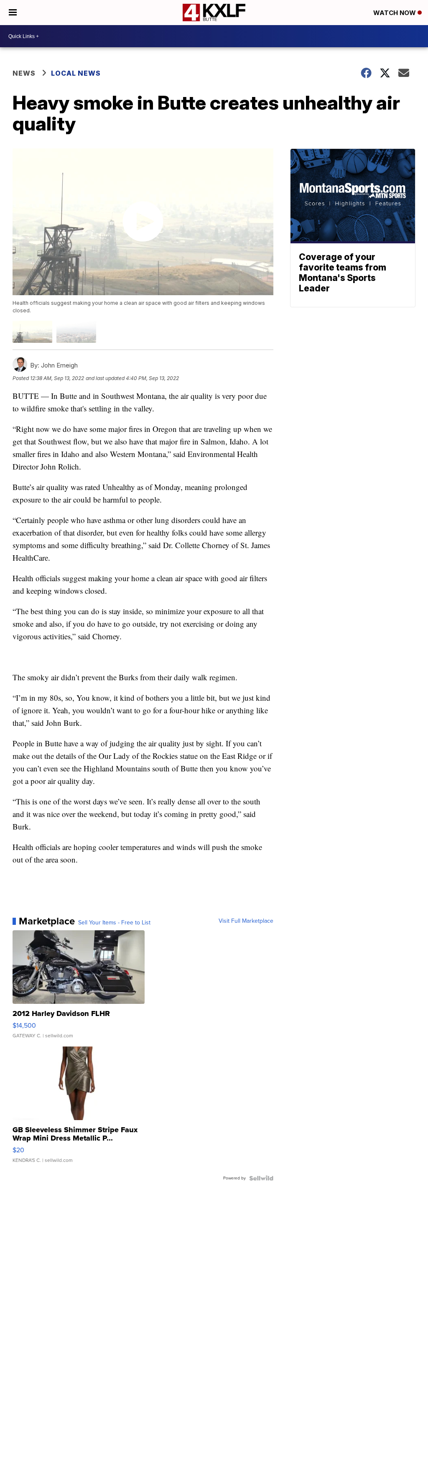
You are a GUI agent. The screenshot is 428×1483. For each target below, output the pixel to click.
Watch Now (395, 13)
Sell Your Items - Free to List (114, 923)
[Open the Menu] (12, 12)
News (24, 73)
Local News (76, 73)
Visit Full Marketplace (246, 921)
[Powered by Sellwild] (261, 1178)
